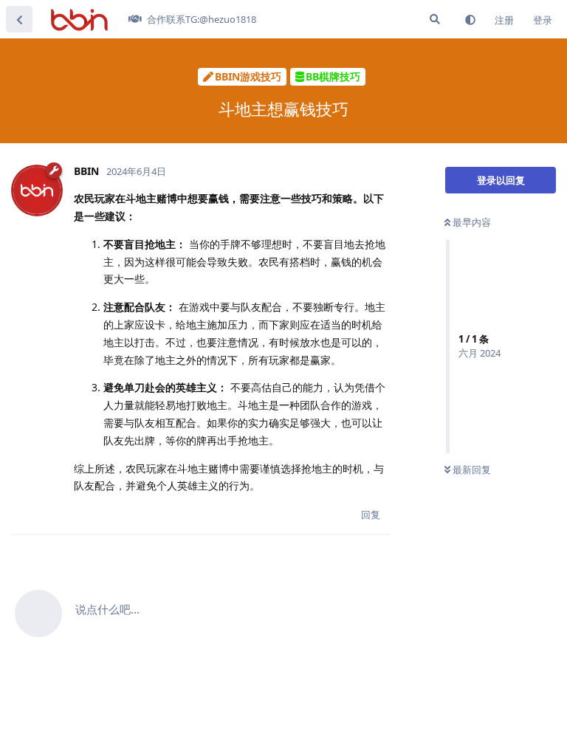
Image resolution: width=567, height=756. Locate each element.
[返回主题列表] (19, 19)
